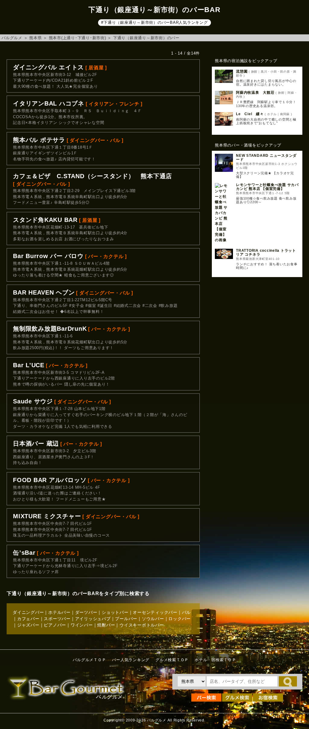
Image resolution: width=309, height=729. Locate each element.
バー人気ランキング (130, 660)
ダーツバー (86, 612)
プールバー (126, 618)
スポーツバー (57, 618)
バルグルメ (12, 38)
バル (186, 612)
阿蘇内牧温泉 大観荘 (255, 92)
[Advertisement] (257, 326)
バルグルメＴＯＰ (89, 660)
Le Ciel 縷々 (250, 114)
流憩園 (241, 71)
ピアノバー (55, 625)
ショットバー (115, 612)
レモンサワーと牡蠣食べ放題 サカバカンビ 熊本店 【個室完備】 (267, 187)
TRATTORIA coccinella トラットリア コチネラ (266, 252)
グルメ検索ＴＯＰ (172, 660)
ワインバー (82, 625)
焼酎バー (106, 625)
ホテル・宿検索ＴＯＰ (215, 660)
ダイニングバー (28, 612)
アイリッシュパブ (93, 618)
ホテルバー (59, 612)
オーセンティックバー (155, 612)
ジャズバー (28, 625)
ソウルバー (153, 618)
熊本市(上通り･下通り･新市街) (77, 38)
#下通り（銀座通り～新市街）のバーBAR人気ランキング (154, 22)
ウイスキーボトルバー (141, 625)
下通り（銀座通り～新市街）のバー (146, 38)
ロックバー (179, 618)
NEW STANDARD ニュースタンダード (266, 157)
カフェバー (28, 618)
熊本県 (35, 38)
